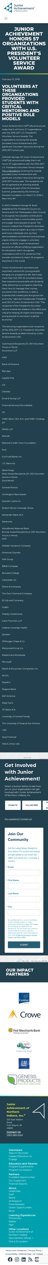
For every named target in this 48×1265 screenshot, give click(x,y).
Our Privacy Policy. (20, 937)
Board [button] (12, 1197)
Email (10, 867)
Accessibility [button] (11, 1254)
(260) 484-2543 (15, 1135)
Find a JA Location (18, 1241)
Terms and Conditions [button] (16, 1250)
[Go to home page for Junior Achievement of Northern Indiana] (19, 8)
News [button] (12, 1211)
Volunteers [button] (15, 1150)
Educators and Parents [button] (23, 1163)
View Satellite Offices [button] (20, 1238)
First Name (13, 880)
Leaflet (18, 961)
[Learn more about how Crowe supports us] (24, 1016)
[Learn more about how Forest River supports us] (24, 1049)
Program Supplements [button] (21, 1166)
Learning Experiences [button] (22, 1215)
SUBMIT (24, 944)
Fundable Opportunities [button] (22, 1177)
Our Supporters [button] (17, 1180)
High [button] (11, 1225)
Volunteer (31, 805)
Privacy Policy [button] (34, 1250)
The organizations (11, 171)
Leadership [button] (14, 1191)
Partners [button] (14, 1174)
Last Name (13, 893)
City (10, 907)
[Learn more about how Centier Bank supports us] (24, 1000)
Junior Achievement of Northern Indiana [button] (21, 1233)
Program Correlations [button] (20, 1170)
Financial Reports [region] (18, 1184)
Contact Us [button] (14, 1132)
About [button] (12, 1188)
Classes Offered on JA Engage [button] (20, 1158)
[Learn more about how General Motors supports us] (24, 1065)
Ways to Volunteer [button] (19, 1153)
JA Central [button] (38, 1254)
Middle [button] (12, 1221)
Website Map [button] (25, 1254)
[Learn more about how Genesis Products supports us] (24, 1081)
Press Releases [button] (16, 1204)
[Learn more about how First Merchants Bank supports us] (24, 1032)
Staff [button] (11, 1194)
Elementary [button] (15, 1218)
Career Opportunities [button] (20, 1207)
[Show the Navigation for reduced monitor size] (6, 18)
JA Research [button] (15, 1201)
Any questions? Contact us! (18, 819)
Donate (12, 805)
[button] (11, 1259)
